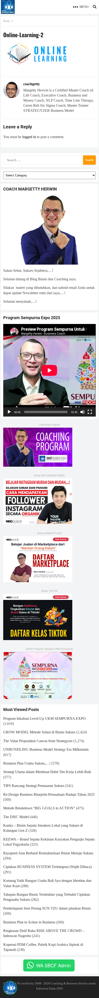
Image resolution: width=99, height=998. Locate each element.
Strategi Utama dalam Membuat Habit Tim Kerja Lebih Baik (47, 772)
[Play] (9, 412)
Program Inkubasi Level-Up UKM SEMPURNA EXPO (44, 718)
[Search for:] (49, 159)
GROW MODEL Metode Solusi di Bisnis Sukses (39, 732)
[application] (49, 370)
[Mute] (82, 412)
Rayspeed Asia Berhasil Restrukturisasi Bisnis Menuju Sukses (48, 853)
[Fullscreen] (89, 412)
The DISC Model (16, 817)
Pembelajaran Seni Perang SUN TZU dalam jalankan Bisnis (47, 908)
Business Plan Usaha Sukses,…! (26, 763)
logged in (29, 137)
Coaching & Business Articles (69, 983)
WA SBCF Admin (53, 965)
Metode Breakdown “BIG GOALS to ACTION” (39, 808)
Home (6, 21)
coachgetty (31, 84)
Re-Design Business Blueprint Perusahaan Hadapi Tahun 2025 (49, 794)
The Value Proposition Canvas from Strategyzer (38, 741)
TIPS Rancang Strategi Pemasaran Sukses (33, 786)
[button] (10, 988)
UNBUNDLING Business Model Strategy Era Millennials (46, 749)
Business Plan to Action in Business (29, 922)
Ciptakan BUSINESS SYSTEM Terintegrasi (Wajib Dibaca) (47, 867)
